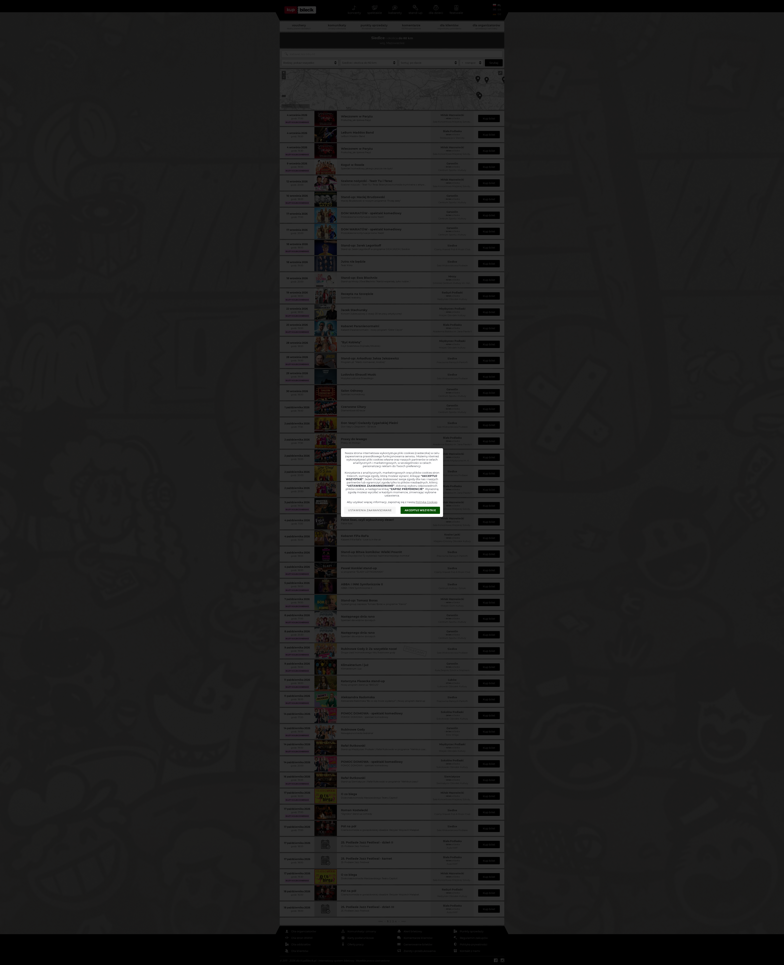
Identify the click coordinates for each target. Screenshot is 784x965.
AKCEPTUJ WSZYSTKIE (420, 510)
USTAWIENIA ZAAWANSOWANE (370, 510)
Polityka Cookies (426, 502)
